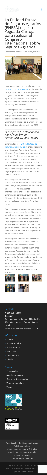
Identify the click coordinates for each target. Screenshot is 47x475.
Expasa (10, 339)
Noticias (36, 51)
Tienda (10, 387)
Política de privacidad (29, 443)
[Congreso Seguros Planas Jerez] (10, 288)
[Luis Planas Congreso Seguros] (23, 288)
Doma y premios (14, 343)
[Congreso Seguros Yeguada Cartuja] (37, 278)
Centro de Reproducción (17, 379)
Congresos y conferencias (16, 51)
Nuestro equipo (13, 347)
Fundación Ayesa (25, 471)
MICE (30, 51)
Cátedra (10, 359)
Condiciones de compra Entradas (22, 449)
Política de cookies (22, 455)
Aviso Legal (11, 443)
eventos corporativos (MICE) (17, 89)
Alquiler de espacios (15, 375)
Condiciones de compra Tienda (22, 452)
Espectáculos (12, 371)
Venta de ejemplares (16, 383)
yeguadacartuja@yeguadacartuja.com (21, 328)
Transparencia (13, 355)
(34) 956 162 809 (13, 313)
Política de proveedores (22, 458)
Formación (11, 351)
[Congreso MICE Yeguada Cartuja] (23, 278)
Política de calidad (22, 446)
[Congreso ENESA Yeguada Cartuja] (10, 278)
